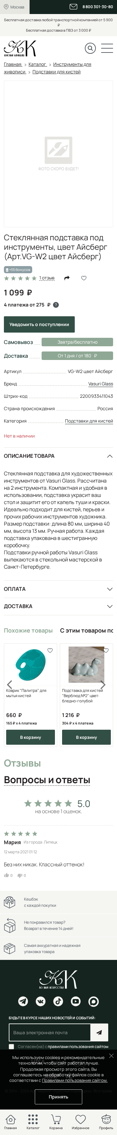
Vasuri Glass (100, 384)
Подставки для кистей (89, 421)
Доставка (18, 606)
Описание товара (29, 455)
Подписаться (99, 1032)
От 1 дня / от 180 (66, 355)
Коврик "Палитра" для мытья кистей (26, 693)
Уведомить (39, 324)
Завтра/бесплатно (78, 342)
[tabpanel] (58, 837)
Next (103, 695)
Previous (13, 695)
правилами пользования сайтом (78, 1046)
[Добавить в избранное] (50, 650)
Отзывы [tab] (22, 763)
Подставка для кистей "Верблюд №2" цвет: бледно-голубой (82, 696)
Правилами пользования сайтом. (75, 1080)
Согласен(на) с (63, 1046)
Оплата (15, 588)
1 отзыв (47, 278)
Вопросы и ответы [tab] (47, 780)
